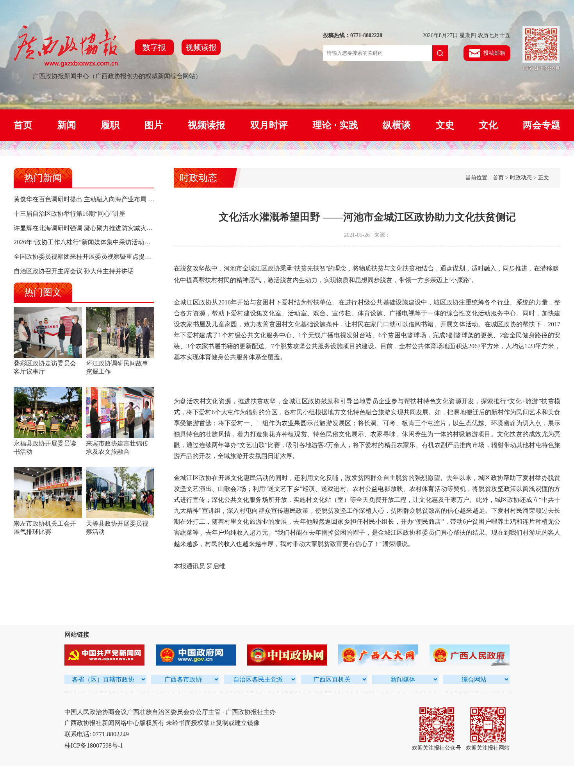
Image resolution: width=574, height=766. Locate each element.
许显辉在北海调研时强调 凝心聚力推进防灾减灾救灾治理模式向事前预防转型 (121, 228)
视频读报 (201, 47)
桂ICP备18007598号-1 (93, 745)
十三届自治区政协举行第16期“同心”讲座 (69, 213)
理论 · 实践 (335, 125)
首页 (23, 125)
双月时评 (269, 125)
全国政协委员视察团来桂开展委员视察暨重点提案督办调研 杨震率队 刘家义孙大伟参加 (134, 256)
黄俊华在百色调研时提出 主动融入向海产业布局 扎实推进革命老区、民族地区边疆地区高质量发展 (149, 199)
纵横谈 (397, 125)
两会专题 (541, 125)
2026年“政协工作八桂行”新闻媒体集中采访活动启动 (85, 242)
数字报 (154, 47)
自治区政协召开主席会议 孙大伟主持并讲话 (74, 271)
